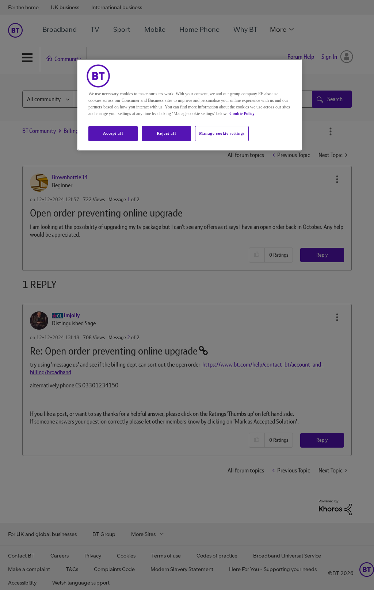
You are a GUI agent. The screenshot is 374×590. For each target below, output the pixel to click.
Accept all (113, 133)
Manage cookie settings (222, 133)
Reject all (166, 133)
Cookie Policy (242, 113)
